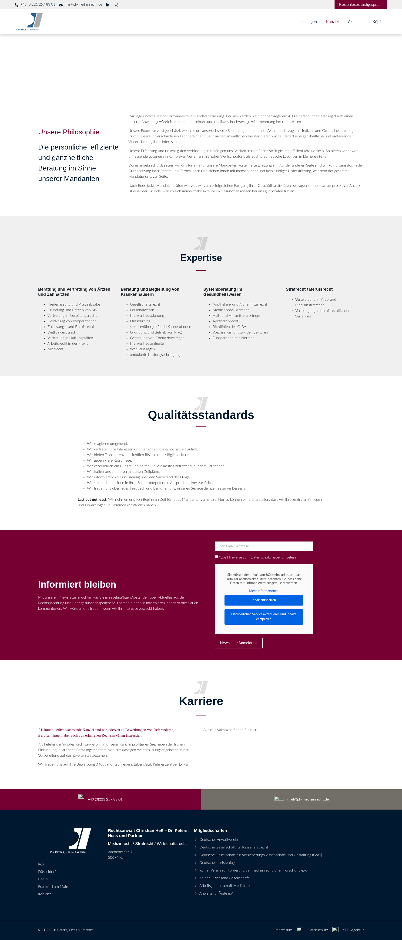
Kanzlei (332, 22)
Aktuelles (355, 22)
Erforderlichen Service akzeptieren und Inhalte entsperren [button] (263, 617)
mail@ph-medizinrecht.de (308, 799)
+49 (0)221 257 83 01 (105, 799)
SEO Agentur (353, 930)
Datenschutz (261, 557)
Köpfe (377, 22)
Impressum (283, 930)
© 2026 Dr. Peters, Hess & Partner (65, 930)
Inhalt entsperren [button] (264, 600)
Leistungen (307, 22)
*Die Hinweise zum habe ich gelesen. (259, 557)
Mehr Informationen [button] (263, 591)
